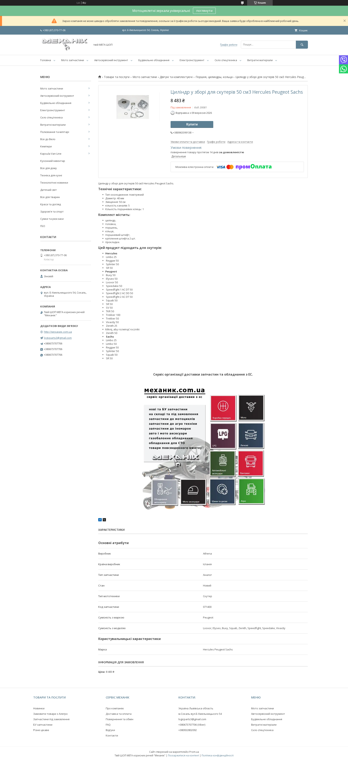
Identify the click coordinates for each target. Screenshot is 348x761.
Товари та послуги (116, 77)
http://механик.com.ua (58, 331)
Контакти (112, 735)
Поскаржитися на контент (183, 755)
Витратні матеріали (260, 60)
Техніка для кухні (51, 175)
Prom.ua (194, 752)
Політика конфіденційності (218, 755)
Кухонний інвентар (52, 161)
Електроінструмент (192, 60)
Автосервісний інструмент (111, 60)
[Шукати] (302, 44)
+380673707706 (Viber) (191, 724)
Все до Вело (47, 139)
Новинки (39, 708)
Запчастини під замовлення (51, 719)
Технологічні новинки (54, 182)
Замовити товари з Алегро (50, 714)
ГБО (42, 226)
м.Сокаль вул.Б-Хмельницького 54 (200, 714)
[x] (104, 520)
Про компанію (115, 708)
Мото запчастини (72, 60)
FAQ (108, 724)
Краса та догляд (50, 204)
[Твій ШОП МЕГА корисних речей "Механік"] (64, 49)
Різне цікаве (41, 730)
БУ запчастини (42, 724)
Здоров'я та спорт (52, 211)
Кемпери (46, 146)
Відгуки (110, 730)
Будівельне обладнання (153, 60)
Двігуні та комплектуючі (176, 77)
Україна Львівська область (195, 708)
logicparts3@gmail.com (58, 337)
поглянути (204, 10)
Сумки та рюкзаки (52, 219)
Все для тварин (50, 197)
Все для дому (48, 168)
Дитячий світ (48, 190)
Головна (45, 60)
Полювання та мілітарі (54, 132)
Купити (192, 124)
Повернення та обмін (119, 719)
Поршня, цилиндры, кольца (214, 77)
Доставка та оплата (119, 714)
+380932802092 (187, 730)
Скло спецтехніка (226, 60)
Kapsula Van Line (50, 153)
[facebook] (100, 520)
